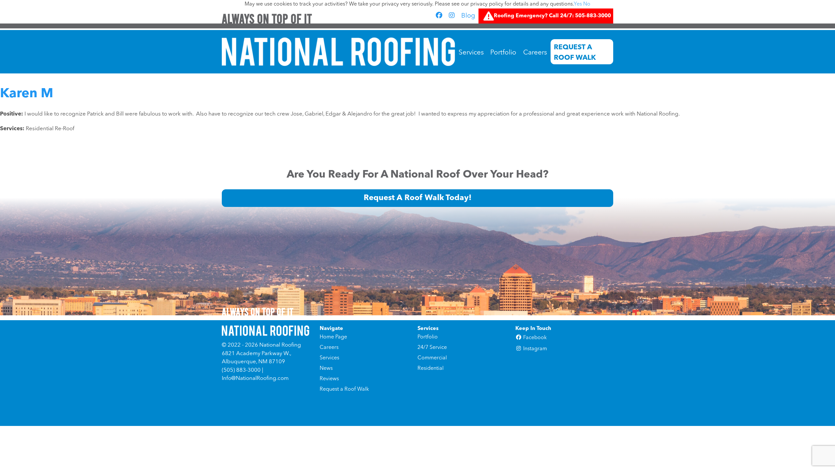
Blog (468, 16)
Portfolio (503, 52)
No (586, 4)
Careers (535, 52)
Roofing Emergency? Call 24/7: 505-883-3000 (552, 16)
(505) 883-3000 (241, 370)
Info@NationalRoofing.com (255, 378)
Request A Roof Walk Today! (418, 198)
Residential (431, 368)
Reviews (329, 379)
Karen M (26, 94)
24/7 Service (432, 347)
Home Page (333, 337)
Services (471, 52)
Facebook (534, 337)
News (326, 368)
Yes (578, 4)
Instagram (534, 349)
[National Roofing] (338, 51)
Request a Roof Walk (575, 52)
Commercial (432, 358)
